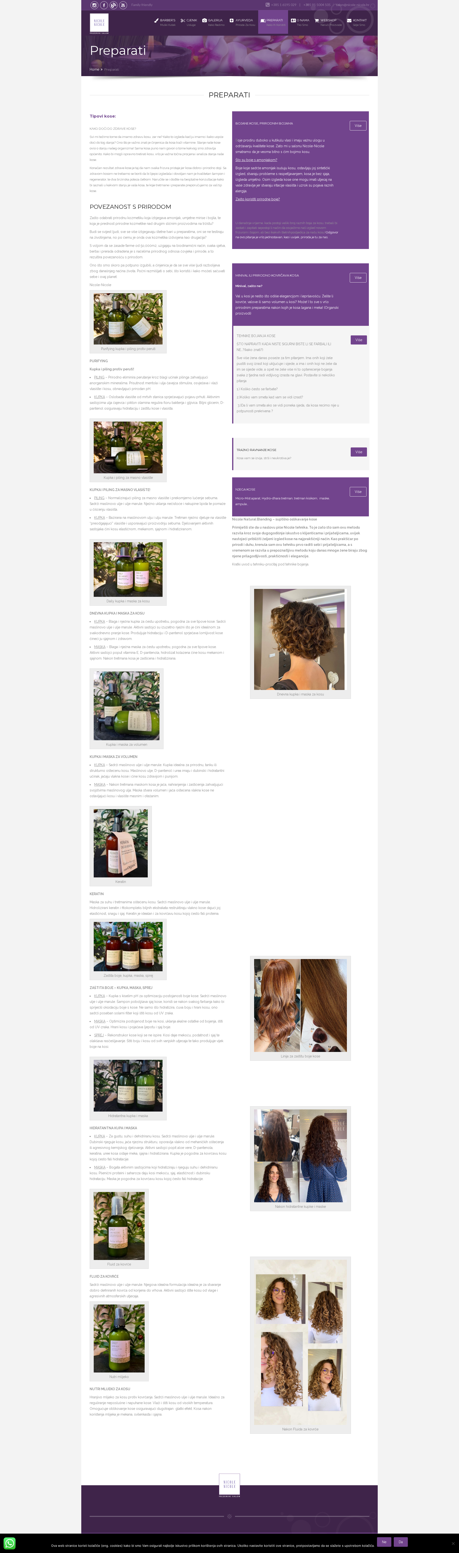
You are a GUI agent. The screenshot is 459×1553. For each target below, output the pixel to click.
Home (94, 69)
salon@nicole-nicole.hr (352, 4)
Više (358, 126)
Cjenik (192, 22)
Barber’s (167, 22)
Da (401, 1542)
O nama (303, 22)
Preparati (276, 22)
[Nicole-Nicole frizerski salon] (111, 24)
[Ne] (453, 1543)
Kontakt (360, 22)
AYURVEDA (245, 22)
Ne (384, 1542)
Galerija (216, 22)
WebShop (331, 22)
